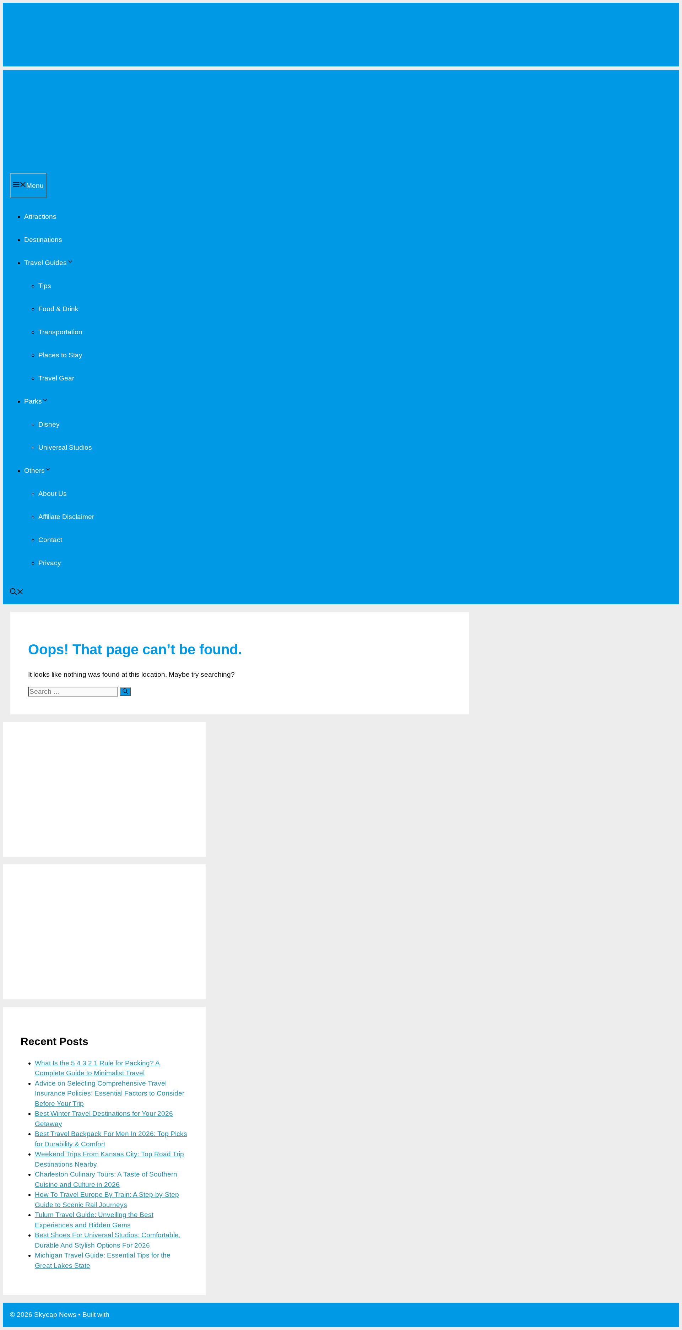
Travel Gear (56, 378)
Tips (44, 286)
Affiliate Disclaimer (66, 516)
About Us (52, 493)
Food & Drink (58, 309)
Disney (49, 424)
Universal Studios (65, 447)
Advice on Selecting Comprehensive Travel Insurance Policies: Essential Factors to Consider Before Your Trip (109, 1093)
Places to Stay (60, 355)
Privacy (49, 563)
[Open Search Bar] (16, 592)
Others (34, 470)
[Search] (125, 691)
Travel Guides (45, 262)
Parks (33, 401)
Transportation (60, 332)
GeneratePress (134, 1314)
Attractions (40, 216)
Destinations (43, 239)
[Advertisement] (341, 119)
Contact (50, 540)
